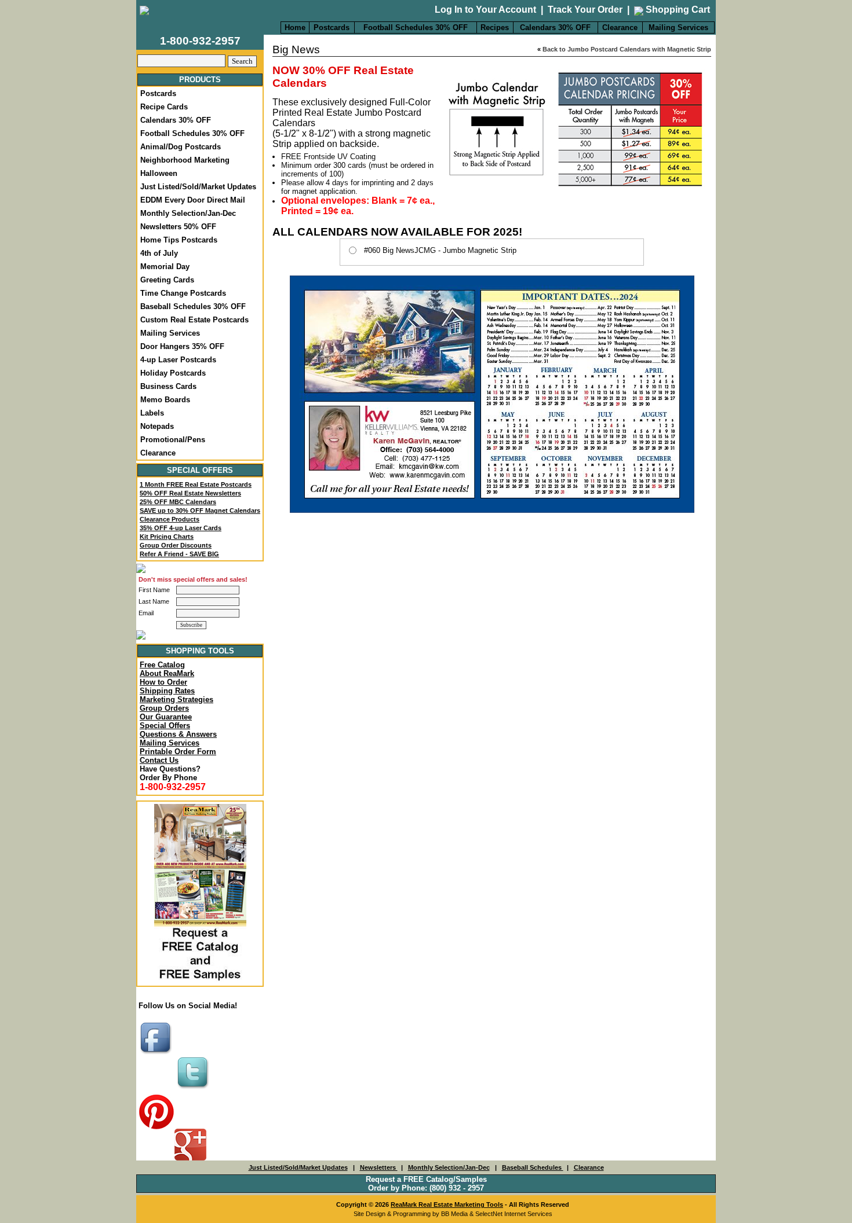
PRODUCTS (200, 79)
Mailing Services (678, 27)
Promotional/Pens (172, 439)
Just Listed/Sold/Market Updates (198, 186)
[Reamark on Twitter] (194, 1089)
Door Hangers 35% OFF (182, 346)
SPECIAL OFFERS (200, 470)
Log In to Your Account (485, 9)
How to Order (163, 682)
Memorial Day (165, 266)
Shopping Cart (676, 9)
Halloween (158, 173)
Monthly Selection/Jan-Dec (188, 213)
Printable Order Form (178, 751)
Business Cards (168, 386)
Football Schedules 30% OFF (415, 27)
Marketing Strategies (176, 699)
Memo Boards (165, 399)
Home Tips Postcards (178, 240)
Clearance (620, 27)
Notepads (157, 426)
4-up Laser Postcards (178, 359)
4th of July (159, 253)
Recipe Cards (164, 106)
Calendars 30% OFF (555, 27)
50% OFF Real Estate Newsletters (190, 493)
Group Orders (164, 708)
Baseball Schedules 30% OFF (193, 306)
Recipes (494, 27)
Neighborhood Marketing (185, 160)
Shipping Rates (167, 690)
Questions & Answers (178, 734)
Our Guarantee (166, 717)
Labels (152, 413)
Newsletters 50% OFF (178, 226)
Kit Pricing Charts (167, 536)
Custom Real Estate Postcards (194, 319)
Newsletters (379, 1167)
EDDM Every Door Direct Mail (192, 200)
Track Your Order (585, 9)
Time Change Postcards (183, 293)
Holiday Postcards (173, 373)
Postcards (331, 27)
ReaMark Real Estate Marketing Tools (447, 1204)
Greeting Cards (167, 280)
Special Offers (165, 725)
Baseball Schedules (532, 1167)
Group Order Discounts (176, 545)
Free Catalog (162, 664)
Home (295, 27)
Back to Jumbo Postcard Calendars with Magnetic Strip (626, 49)
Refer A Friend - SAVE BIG (179, 553)
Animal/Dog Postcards (180, 146)
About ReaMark (167, 673)
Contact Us (159, 760)
